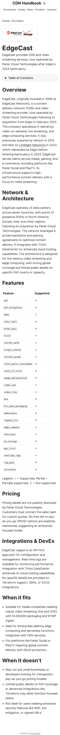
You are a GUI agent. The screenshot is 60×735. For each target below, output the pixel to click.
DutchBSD (35, 733)
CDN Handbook (26, 3)
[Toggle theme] (44, 3)
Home (5, 20)
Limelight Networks (32, 145)
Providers (18, 20)
